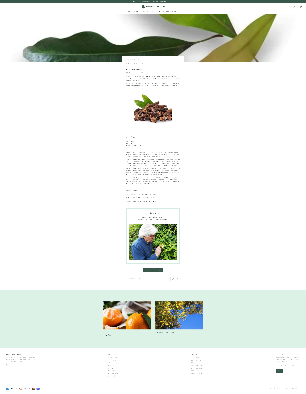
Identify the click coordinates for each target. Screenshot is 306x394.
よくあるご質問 (195, 357)
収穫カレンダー (156, 11)
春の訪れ (107, 335)
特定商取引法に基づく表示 (197, 373)
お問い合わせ (194, 371)
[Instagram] (6, 365)
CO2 (109, 363)
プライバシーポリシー (196, 365)
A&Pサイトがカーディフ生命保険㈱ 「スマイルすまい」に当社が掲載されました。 (153, 1)
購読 (279, 371)
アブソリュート (112, 360)
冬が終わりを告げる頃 (165, 332)
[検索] (298, 7)
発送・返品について (196, 360)
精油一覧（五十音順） (113, 373)
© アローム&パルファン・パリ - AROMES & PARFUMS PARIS (284, 388)
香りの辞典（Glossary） (170, 11)
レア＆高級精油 (112, 371)
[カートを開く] (301, 7)
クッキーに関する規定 (196, 368)
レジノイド (111, 365)
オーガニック (111, 368)
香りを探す (137, 11)
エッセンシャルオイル (113, 357)
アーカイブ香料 (112, 376)
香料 (129, 11)
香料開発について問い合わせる (153, 270)
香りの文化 (146, 11)
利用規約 (193, 363)
